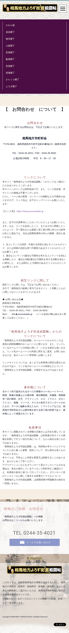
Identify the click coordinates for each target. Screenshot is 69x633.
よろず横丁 (11, 86)
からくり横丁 (12, 79)
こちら (17, 520)
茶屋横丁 (10, 52)
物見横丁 (10, 38)
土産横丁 (10, 45)
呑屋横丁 (10, 66)
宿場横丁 (10, 72)
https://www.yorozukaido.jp (30, 211)
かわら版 (10, 25)
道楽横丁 (10, 32)
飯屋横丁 (10, 59)
